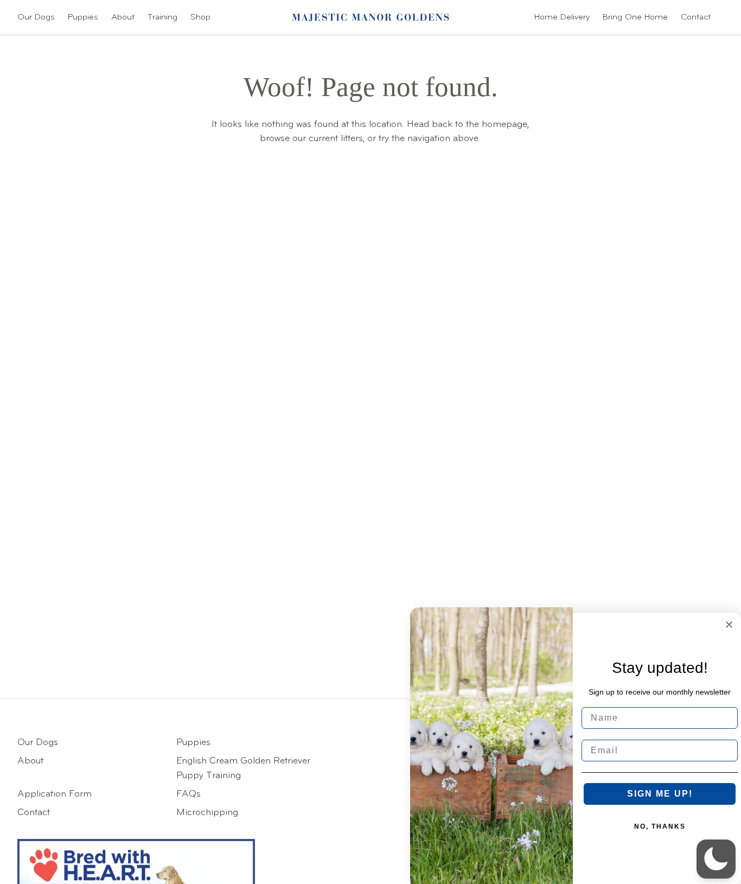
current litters (336, 138)
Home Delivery (562, 17)
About (123, 17)
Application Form (54, 794)
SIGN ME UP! (660, 793)
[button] (716, 859)
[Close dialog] (729, 624)
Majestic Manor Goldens (370, 17)
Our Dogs (36, 17)
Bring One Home (635, 17)
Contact (696, 17)
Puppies (83, 17)
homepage (504, 124)
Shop (200, 17)
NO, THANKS (660, 826)
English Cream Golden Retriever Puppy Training (243, 768)
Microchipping (207, 812)
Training (162, 17)
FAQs (188, 794)
